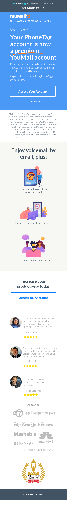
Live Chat (47, 21)
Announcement (30, 7)
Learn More (33, 101)
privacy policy (23, 124)
